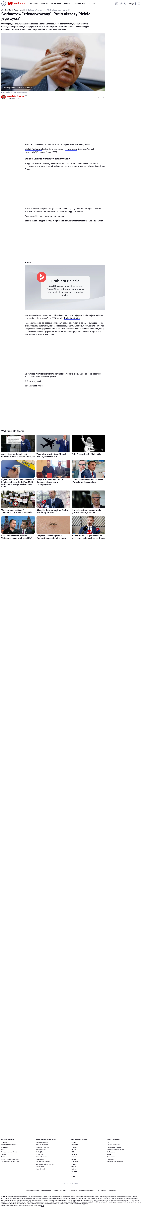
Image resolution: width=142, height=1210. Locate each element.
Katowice (74, 1171)
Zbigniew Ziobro (41, 1149)
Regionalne (79, 4)
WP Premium (56, 4)
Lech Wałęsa (40, 1166)
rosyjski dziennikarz (45, 374)
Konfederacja (111, 1152)
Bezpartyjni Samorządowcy (115, 1162)
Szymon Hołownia (41, 1157)
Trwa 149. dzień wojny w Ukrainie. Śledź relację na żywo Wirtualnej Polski (57, 144)
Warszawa (74, 1144)
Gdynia (73, 1166)
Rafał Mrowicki (18, 96)
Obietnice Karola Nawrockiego (10, 1159)
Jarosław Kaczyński (42, 1142)
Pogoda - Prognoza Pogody (9, 1152)
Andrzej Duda (40, 1152)
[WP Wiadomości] (19, 3)
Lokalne (73, 1142)
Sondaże (3, 1157)
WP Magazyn (5, 1142)
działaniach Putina (72, 318)
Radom (73, 1169)
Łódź (72, 1152)
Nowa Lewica (111, 1157)
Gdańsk (73, 1159)
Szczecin (74, 1154)
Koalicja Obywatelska (113, 1144)
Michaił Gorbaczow (33, 149)
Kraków (73, 1149)
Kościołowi (79, 326)
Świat (43, 4)
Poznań (73, 1157)
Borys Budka (40, 1159)
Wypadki (3, 1154)
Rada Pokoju (5, 1147)
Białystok (74, 1164)
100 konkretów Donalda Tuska (10, 1162)
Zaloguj (131, 4)
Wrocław (74, 1147)
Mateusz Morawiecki (42, 1144)
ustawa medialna (90, 328)
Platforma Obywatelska (114, 1147)
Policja (3, 1149)
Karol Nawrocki (40, 1169)
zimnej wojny (71, 149)
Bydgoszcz (74, 1162)
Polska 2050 (110, 1159)
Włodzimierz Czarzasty (43, 1162)
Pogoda (67, 4)
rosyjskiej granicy (48, 377)
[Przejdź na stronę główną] (3, 5)
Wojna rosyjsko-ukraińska (8, 1144)
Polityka (92, 4)
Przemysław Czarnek (42, 1147)
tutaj (42, 1205)
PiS (108, 1142)
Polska (33, 4)
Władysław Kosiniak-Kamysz (44, 1164)
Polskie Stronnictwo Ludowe (115, 1149)
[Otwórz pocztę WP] (116, 3)
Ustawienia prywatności (106, 1190)
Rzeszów (74, 1174)
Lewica (109, 1154)
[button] (123, 3)
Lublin (73, 1176)
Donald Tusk (40, 1154)
